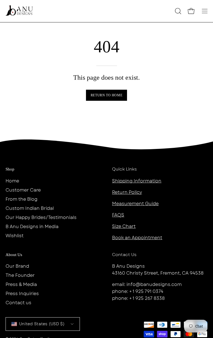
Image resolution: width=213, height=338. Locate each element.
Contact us (18, 303)
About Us (14, 254)
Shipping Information (136, 181)
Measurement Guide (135, 203)
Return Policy (127, 192)
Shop (10, 169)
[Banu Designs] (19, 11)
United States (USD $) (42, 324)
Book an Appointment (137, 237)
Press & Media (21, 284)
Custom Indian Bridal (30, 208)
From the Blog (21, 199)
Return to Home (106, 95)
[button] (177, 11)
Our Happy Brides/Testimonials (41, 217)
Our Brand (17, 266)
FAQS (118, 215)
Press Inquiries (22, 293)
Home (12, 181)
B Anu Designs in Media (32, 226)
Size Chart (124, 226)
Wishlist (15, 236)
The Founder (20, 275)
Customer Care (23, 190)
